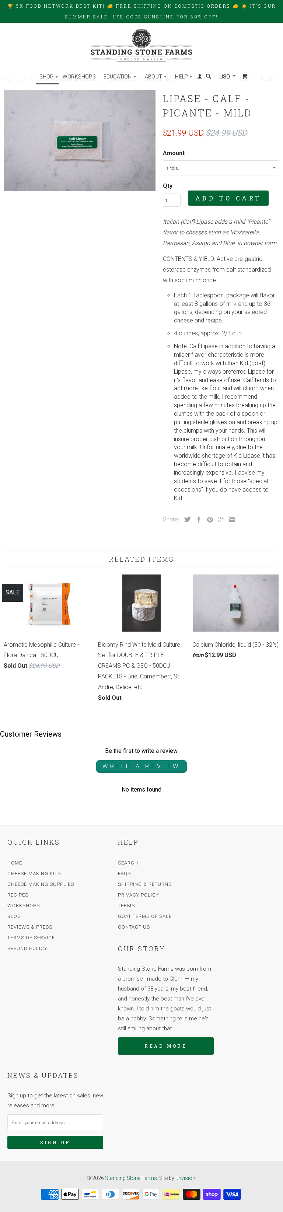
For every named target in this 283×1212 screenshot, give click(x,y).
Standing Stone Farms (131, 1178)
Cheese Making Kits (34, 873)
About (155, 77)
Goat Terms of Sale (145, 916)
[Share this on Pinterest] (208, 520)
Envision (185, 1178)
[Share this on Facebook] (197, 520)
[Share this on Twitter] (186, 519)
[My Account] (199, 78)
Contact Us (134, 927)
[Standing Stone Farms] (141, 45)
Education (120, 77)
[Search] (208, 78)
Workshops (79, 77)
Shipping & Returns (145, 884)
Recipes (17, 895)
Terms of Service (31, 937)
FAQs (124, 873)
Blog (14, 916)
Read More (165, 1046)
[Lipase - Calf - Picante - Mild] (80, 140)
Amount (174, 153)
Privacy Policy (138, 895)
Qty (167, 185)
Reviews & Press (29, 927)
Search (128, 863)
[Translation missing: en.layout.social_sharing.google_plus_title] (219, 520)
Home (14, 863)
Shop (48, 77)
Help (183, 77)
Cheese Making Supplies (40, 884)
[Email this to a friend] (230, 520)
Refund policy (27, 948)
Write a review (141, 766)
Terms (126, 905)
